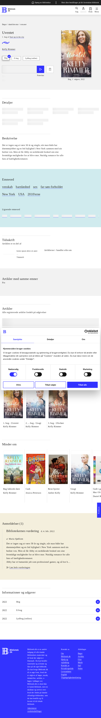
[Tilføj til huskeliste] (50, 69)
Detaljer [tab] (50, 339)
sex (35, 187)
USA (21, 194)
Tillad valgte (50, 385)
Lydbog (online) (31, 58)
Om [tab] (83, 339)
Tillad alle (82, 385)
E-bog (16, 58)
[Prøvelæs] (40, 69)
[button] (50, 602)
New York (8, 194)
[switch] (38, 374)
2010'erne (34, 194)
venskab (7, 187)
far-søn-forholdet (52, 187)
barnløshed (23, 187)
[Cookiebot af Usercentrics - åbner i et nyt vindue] (86, 332)
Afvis (18, 385)
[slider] (76, 55)
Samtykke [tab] (17, 339)
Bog (5, 58)
